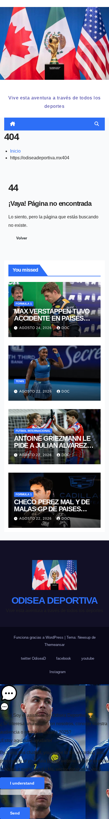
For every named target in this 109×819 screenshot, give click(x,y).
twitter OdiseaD (33, 658)
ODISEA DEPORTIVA (54, 86)
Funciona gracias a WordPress (39, 637)
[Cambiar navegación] (55, 124)
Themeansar (54, 645)
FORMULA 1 (24, 303)
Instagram (57, 672)
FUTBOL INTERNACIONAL (33, 430)
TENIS (20, 381)
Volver (21, 238)
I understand (22, 783)
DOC (65, 328)
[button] (96, 124)
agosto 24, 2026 (36, 328)
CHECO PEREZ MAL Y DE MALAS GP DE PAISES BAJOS (52, 509)
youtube (87, 658)
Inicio (15, 151)
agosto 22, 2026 (36, 391)
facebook (63, 658)
